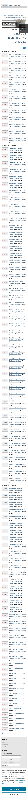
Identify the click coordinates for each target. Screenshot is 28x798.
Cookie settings (18, 780)
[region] (14, 783)
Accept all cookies (14, 789)
